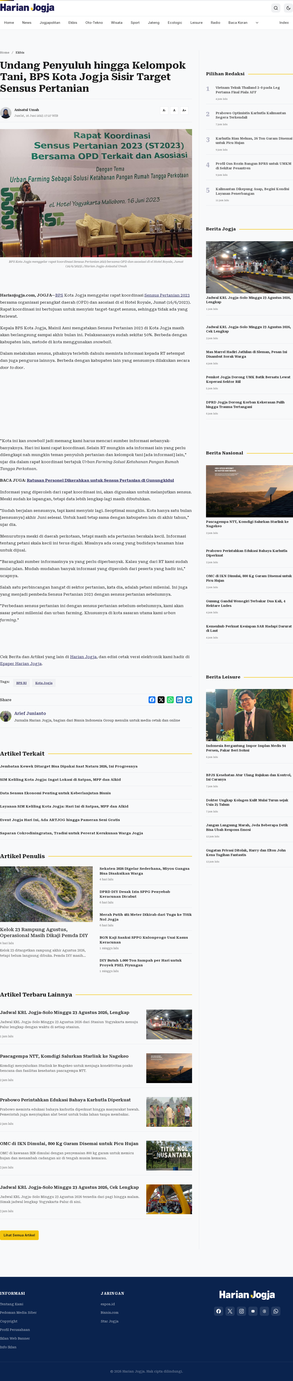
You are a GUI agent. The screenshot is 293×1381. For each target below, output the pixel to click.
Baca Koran (237, 22)
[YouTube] (253, 1311)
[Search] (275, 8)
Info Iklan (8, 1347)
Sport (135, 22)
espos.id (108, 1304)
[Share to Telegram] (188, 699)
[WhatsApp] (275, 1311)
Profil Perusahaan (15, 1330)
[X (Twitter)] (230, 1311)
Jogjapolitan (50, 22)
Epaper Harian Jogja (21, 663)
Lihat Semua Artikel (19, 1235)
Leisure (196, 22)
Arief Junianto (30, 713)
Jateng (154, 22)
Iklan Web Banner (15, 1338)
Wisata (116, 22)
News (26, 22)
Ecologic (175, 22)
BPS (59, 295)
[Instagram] (241, 1311)
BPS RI (21, 683)
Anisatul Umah (26, 110)
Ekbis (72, 22)
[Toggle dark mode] (288, 8)
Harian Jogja (83, 656)
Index (284, 22)
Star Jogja (110, 1321)
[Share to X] (161, 699)
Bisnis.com (110, 1312)
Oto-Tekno (94, 22)
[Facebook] (218, 1311)
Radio (215, 22)
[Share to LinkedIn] (179, 699)
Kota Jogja (43, 683)
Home (9, 22)
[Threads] (264, 1311)
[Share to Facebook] (152, 699)
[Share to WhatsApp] (170, 699)
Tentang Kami (11, 1304)
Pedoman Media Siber (18, 1312)
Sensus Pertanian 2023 (167, 295)
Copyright (8, 1321)
